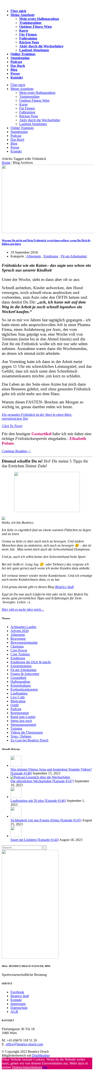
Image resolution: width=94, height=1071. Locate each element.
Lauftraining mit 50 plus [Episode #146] (38, 800)
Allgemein (33, 256)
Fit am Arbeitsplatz (74, 256)
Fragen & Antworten (24, 674)
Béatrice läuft (64, 587)
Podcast (16, 62)
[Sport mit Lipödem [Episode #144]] (15, 836)
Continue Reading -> (16, 451)
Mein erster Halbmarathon (39, 19)
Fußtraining (28, 38)
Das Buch (17, 66)
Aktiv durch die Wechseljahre (41, 46)
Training (16, 728)
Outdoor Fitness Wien (35, 26)
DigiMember (41, 1055)
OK (44, 1067)
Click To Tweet (12, 426)
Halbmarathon (20, 681)
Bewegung (18, 638)
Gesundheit (18, 678)
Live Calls (17, 697)
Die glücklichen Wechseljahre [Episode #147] (42, 781)
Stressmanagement (23, 724)
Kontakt (16, 77)
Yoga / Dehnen (20, 736)
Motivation (18, 701)
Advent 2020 (19, 631)
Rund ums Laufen (22, 717)
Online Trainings (22, 54)
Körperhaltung (20, 685)
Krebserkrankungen (24, 689)
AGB (14, 1011)
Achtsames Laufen (23, 627)
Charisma (17, 646)
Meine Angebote (22, 15)
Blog (13, 69)
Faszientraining (20, 666)
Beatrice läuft (19, 996)
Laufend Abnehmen (34, 50)
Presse (15, 73)
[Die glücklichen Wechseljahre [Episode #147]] (40, 777)
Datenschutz (19, 1008)
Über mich (18, 11)
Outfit (14, 705)
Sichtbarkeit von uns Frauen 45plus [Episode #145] (45, 820)
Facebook (17, 992)
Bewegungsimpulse (24, 642)
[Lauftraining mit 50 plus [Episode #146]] (15, 797)
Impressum (18, 1004)
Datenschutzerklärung (27, 1067)
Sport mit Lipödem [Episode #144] (34, 840)
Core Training (20, 654)
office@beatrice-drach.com (24, 1044)
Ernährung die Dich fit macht (30, 662)
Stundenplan (20, 58)
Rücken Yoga (29, 42)
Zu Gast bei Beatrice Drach (29, 740)
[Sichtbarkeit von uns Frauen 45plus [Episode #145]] (15, 816)
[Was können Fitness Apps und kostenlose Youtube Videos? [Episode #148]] (15, 765)
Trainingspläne (30, 23)
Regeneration (19, 713)
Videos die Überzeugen (26, 732)
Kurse (23, 30)
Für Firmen (28, 34)
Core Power (18, 650)
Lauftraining (19, 693)
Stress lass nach (21, 721)
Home (6, 162)
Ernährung (51, 256)
